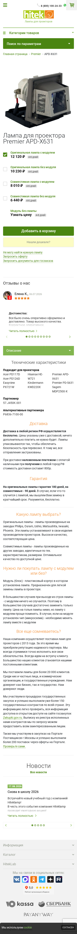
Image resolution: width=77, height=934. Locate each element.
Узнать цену (21, 215)
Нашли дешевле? (38, 242)
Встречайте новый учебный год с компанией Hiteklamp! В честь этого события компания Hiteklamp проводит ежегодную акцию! (38, 804)
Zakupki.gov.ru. (13, 717)
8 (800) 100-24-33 (51, 6)
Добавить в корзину (38, 231)
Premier (36, 54)
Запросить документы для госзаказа (28, 260)
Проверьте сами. (14, 746)
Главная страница (15, 54)
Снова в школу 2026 (23, 792)
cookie (28, 927)
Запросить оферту (15, 256)
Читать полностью (21, 331)
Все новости (38, 772)
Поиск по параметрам (24, 44)
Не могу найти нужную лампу (23, 252)
